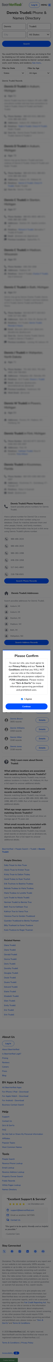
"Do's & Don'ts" (24, 683)
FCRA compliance (18, 679)
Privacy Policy (20, 666)
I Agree (28, 698)
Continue (26, 706)
